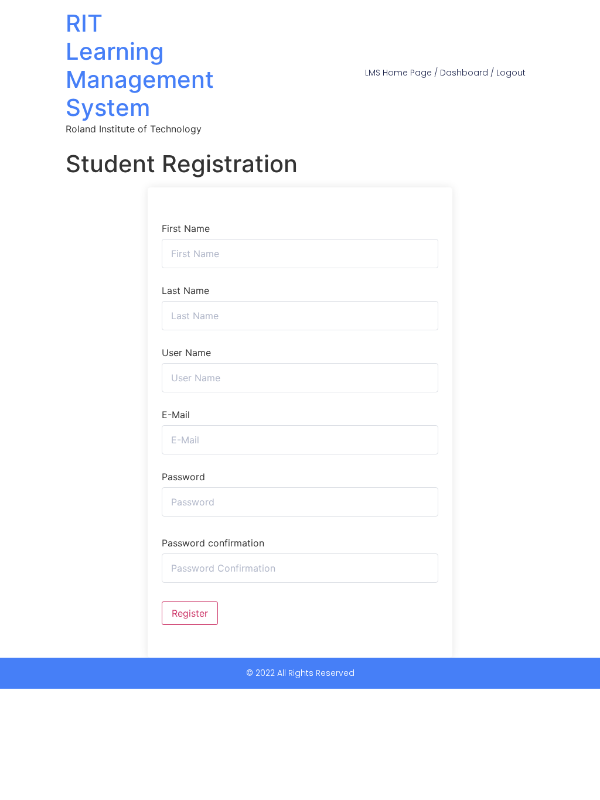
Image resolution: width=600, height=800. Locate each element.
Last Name (185, 290)
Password (183, 476)
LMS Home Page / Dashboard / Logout (445, 72)
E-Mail (176, 414)
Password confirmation (213, 543)
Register (190, 613)
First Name (186, 228)
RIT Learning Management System (140, 65)
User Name (186, 352)
